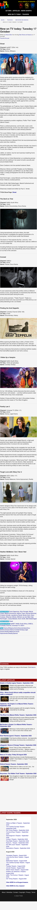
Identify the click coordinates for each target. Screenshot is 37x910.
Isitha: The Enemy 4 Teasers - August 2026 (17, 876)
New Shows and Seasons (21, 20)
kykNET (12, 624)
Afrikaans (11, 628)
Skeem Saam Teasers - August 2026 (17, 870)
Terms (33, 892)
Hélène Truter (21, 613)
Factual (7, 630)
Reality (10, 633)
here (32, 667)
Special (15, 633)
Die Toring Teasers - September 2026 (17, 830)
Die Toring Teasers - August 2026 (16, 879)
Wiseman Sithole (11, 617)
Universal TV (16, 625)
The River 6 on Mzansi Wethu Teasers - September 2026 (18, 715)
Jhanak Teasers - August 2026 (15, 868)
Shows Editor (9, 34)
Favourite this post (4, 38)
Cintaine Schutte (5, 615)
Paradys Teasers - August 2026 (15, 866)
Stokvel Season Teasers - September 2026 (14, 764)
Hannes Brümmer (31, 613)
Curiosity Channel (5, 625)
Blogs (2, 20)
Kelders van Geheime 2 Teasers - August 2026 (16, 872)
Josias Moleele (12, 619)
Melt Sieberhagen (31, 619)
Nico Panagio (24, 611)
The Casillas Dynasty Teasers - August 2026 (18, 863)
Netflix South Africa (21, 624)
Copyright (22, 892)
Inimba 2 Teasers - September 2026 (17, 839)
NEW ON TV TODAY (14, 14)
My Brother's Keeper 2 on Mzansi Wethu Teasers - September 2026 (16, 725)
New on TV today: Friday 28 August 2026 (13, 755)
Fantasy (21, 630)
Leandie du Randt (16, 615)
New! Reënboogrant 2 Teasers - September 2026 (16, 736)
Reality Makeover (10, 631)
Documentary (22, 628)
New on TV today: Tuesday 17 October (12, 22)
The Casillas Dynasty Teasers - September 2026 (15, 827)
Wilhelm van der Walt (23, 617)
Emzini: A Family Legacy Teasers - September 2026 (16, 683)
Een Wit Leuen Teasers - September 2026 (17, 845)
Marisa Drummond (10, 613)
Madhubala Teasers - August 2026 (16, 861)
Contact (15, 892)
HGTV (22, 625)
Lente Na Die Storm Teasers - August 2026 (17, 858)
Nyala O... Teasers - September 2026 (17, 843)
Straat (14, 192)
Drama (5, 628)
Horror (16, 628)
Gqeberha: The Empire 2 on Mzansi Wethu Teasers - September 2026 (17, 705)
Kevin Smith (21, 619)
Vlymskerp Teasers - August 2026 (16, 855)
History (11, 630)
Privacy (28, 892)
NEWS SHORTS (26, 11)
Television (10, 20)
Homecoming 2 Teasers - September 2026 (17, 833)
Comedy (16, 630)
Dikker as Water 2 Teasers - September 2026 (18, 824)
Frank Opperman (14, 611)
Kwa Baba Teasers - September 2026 (17, 841)
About (3, 892)
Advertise (9, 892)
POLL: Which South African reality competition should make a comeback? (17, 693)
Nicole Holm (26, 615)
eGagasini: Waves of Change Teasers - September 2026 (18, 745)
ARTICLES (16, 11)
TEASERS (25, 14)
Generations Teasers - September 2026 (18, 848)
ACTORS (8, 11)
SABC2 (30, 624)
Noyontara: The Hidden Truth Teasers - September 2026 (18, 773)
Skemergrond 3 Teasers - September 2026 (17, 836)
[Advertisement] (18, 649)
